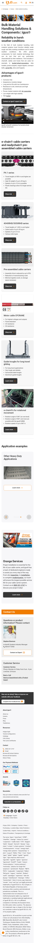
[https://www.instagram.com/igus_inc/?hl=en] (8, 811)
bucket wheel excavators (20, 63)
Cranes (12, 9)
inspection (14, 575)
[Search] (21, 2)
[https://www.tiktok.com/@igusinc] (23, 811)
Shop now (8, 194)
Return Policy (7, 758)
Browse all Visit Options (10, 755)
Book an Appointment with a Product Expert (15, 679)
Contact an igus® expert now (12, 101)
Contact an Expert (16, 652)
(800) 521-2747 (19, 585)
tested (8, 96)
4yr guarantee (26, 91)
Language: (11, 815)
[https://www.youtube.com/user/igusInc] (15, 811)
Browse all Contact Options (11, 753)
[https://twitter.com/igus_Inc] (19, 811)
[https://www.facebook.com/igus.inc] (4, 811)
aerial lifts (8, 68)
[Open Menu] (2, 3)
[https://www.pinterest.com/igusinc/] (26, 811)
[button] (14, 517)
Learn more (9, 381)
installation (25, 575)
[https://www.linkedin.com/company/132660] (11, 811)
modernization (17, 578)
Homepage (5, 9)
